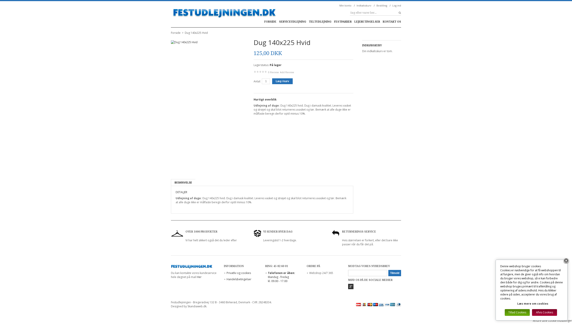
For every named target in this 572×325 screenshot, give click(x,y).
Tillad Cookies (517, 312)
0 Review (273, 72)
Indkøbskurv (364, 5)
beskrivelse (183, 182)
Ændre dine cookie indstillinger (552, 321)
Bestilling (381, 5)
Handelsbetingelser (239, 279)
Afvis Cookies (544, 312)
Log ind (396, 5)
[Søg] (397, 13)
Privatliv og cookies (239, 273)
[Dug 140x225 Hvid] (176, 166)
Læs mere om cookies (532, 304)
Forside (176, 33)
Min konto (345, 5)
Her (199, 277)
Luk (566, 261)
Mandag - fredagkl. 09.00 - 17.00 (281, 277)
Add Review (287, 72)
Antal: (257, 81)
